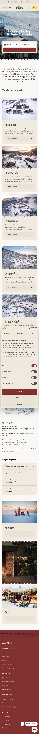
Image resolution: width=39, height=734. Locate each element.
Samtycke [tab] (7, 333)
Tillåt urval (19, 398)
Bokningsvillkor (6, 689)
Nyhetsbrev (5, 656)
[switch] (34, 371)
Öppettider (5, 678)
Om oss (4, 660)
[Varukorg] (29, 7)
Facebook (7, 716)
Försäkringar (6, 685)
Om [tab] (32, 333)
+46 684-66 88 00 (7, 699)
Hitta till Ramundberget (9, 707)
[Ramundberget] (19, 7)
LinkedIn (7, 728)
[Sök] (10, 7)
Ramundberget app (8, 668)
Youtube (7, 720)
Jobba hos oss (6, 653)
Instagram (8, 724)
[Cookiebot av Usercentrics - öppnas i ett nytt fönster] (28, 328)
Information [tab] (19, 333)
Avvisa (19, 404)
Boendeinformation (8, 681)
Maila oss (5, 703)
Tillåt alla (19, 392)
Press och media (7, 664)
